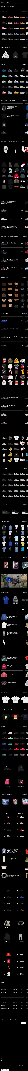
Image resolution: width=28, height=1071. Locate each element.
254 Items (24, 432)
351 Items (24, 557)
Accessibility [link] (3, 1058)
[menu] (27, 2)
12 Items (24, 692)
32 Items (24, 592)
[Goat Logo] (2, 2)
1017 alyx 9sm (3, 989)
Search (15, 2)
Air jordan (3, 1005)
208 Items (24, 277)
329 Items (24, 313)
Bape (27, 1008)
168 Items (24, 64)
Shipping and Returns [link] (5, 1047)
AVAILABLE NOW (10, 6)
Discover (3, 6)
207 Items (24, 468)
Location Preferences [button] (5, 1056)
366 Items (24, 521)
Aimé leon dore (4, 1002)
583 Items (24, 609)
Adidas (2, 999)
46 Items (24, 354)
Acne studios (3, 995)
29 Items (24, 726)
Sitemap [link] (2, 1060)
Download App (5, 1069)
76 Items (24, 236)
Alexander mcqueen (5, 1008)
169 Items (24, 141)
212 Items (24, 11)
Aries (27, 999)
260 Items (24, 47)
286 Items (24, 100)
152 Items (24, 195)
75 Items (24, 504)
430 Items (24, 794)
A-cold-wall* (3, 992)
